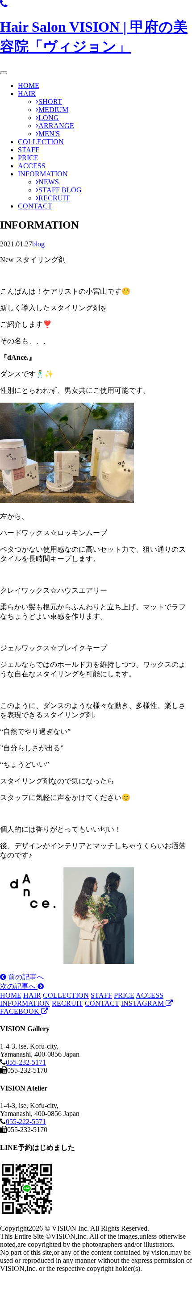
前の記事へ (25, 977)
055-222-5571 (26, 1121)
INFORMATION (43, 174)
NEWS (48, 182)
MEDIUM (53, 109)
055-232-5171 (26, 1062)
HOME (28, 85)
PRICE (28, 158)
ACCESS (32, 166)
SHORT (50, 101)
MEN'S (49, 133)
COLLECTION (41, 142)
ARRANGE (56, 125)
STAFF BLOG (60, 190)
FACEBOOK (20, 1011)
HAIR (27, 93)
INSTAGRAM (143, 1003)
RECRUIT (54, 198)
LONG (48, 117)
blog (38, 244)
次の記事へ (19, 986)
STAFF (28, 150)
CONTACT (35, 206)
